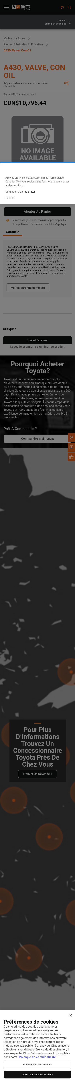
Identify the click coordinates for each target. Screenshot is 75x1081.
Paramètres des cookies (37, 1064)
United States (27, 191)
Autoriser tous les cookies (37, 1074)
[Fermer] (71, 1015)
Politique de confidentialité (37, 1057)
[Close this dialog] (66, 168)
